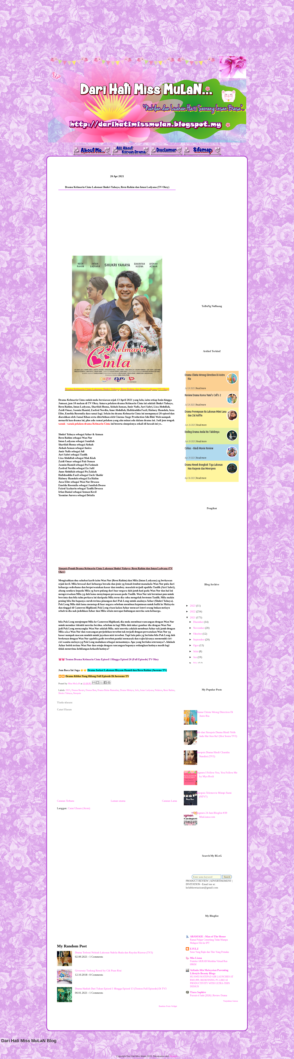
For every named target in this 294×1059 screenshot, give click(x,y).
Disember (198, 621)
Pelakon (158, 690)
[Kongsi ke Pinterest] (109, 682)
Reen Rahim (169, 690)
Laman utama (118, 800)
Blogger (173, 1056)
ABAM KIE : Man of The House (208, 936)
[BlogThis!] (98, 682)
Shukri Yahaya (65, 693)
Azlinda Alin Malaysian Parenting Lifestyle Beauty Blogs (209, 972)
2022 (193, 611)
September (199, 639)
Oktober (198, 633)
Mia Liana (196, 957)
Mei (195, 662)
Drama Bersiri (78, 690)
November (199, 627)
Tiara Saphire (198, 992)
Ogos (196, 645)
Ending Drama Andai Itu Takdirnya (202, 431)
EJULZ (194, 948)
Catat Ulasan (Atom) (79, 808)
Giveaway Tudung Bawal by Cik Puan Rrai (98, 970)
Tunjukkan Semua (230, 1001)
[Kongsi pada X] (101, 682)
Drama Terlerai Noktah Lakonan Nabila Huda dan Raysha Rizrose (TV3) (114, 952)
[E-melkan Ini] (94, 682)
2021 (68, 690)
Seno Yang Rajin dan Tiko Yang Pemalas (209, 952)
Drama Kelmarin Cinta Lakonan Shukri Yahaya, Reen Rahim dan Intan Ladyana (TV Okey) (117, 389)
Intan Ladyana (147, 690)
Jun (195, 657)
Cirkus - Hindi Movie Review (199, 448)
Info (137, 690)
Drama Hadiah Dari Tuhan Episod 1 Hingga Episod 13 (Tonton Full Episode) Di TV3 (121, 988)
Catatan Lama (169, 800)
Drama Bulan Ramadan (108, 690)
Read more (201, 388)
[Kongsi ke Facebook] (105, 682)
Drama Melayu (127, 690)
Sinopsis (77, 693)
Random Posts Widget (168, 1006)
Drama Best (91, 690)
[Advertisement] (120, 28)
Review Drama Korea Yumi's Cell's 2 (203, 395)
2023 (193, 605)
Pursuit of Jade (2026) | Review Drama (208, 995)
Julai (196, 651)
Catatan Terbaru (65, 800)
